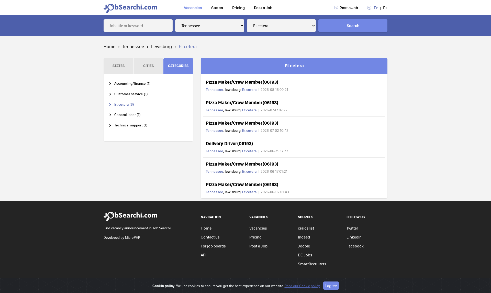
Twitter (352, 228)
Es (385, 7)
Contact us (210, 237)
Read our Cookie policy (302, 286)
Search (353, 25)
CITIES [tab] (148, 65)
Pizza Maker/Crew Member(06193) (242, 82)
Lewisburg (161, 46)
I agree (331, 285)
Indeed (304, 237)
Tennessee (133, 46)
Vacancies (193, 7)
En (376, 7)
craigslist (306, 228)
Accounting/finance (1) (132, 83)
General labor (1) (127, 115)
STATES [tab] (119, 65)
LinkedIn (354, 237)
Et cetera (249, 89)
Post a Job (263, 7)
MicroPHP (132, 237)
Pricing (238, 7)
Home (110, 46)
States (217, 7)
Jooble (304, 245)
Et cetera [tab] (294, 65)
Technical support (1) (131, 125)
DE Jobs (305, 254)
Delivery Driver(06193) (229, 143)
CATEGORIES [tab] (178, 65)
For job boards (213, 245)
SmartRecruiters (312, 263)
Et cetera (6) (124, 104)
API (203, 254)
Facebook (355, 245)
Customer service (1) (131, 94)
